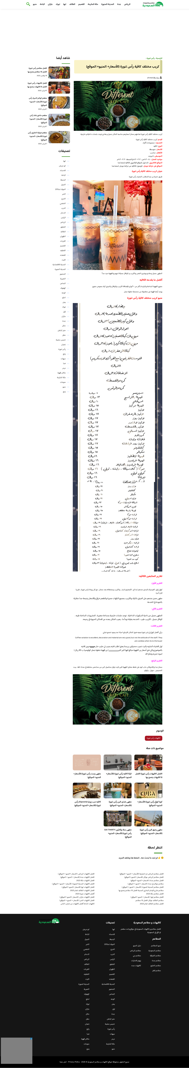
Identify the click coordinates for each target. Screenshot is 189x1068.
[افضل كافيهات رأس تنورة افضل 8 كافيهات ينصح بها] (59, 88)
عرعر (64, 368)
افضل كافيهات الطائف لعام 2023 (82, 890)
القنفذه (63, 255)
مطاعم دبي (137, 955)
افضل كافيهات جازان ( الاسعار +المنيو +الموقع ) (77, 897)
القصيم (81, 4)
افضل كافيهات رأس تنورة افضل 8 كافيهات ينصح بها (148, 775)
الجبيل (63, 184)
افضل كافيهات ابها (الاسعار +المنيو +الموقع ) (78, 887)
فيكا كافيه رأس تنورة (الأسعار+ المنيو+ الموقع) (119, 775)
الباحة (42, 4)
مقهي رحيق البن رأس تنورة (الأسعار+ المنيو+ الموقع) (151, 831)
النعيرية (63, 278)
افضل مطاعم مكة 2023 (155, 894)
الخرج (63, 199)
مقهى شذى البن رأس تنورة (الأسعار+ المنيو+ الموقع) (120, 803)
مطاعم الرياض (135, 950)
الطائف (72, 4)
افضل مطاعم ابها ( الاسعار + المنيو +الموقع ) (147, 897)
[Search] (27, 4)
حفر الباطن (62, 330)
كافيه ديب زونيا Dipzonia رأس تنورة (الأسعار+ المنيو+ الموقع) (87, 803)
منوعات (63, 382)
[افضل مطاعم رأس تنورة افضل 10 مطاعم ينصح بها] (59, 73)
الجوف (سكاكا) (60, 189)
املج (64, 297)
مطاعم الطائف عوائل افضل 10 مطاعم (150, 900)
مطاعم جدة (156, 960)
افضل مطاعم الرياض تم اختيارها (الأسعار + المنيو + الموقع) (142, 874)
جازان (50, 4)
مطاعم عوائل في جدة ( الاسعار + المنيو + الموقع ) (146, 884)
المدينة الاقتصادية (59, 264)
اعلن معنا (63, 1062)
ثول (64, 311)
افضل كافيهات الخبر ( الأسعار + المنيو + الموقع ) (76, 900)
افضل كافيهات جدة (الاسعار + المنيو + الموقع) (77, 877)
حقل (64, 335)
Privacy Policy (74, 1062)
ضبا (64, 363)
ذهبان (63, 344)
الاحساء (63, 170)
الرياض (127, 4)
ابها (64, 4)
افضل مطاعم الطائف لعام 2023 (152, 904)
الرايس (63, 217)
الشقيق (63, 227)
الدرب (63, 208)
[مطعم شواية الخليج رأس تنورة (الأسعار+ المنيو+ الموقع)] (59, 137)
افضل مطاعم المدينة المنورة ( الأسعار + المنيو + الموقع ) (143, 887)
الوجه (64, 293)
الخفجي (63, 203)
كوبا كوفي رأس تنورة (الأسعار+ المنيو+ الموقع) (149, 803)
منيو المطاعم (156, 945)
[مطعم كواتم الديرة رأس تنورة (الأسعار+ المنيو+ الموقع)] (59, 102)
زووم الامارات (136, 960)
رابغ (64, 354)
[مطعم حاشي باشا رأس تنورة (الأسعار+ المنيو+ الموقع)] (59, 120)
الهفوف (63, 288)
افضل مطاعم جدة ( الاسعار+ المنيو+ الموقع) (147, 880)
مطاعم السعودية (154, 950)
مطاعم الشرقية (155, 955)
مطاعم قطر (156, 970)
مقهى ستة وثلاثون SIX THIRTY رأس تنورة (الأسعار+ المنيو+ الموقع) (118, 833)
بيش (64, 302)
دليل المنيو (137, 945)
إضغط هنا (121, 163)
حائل (64, 326)
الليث (64, 260)
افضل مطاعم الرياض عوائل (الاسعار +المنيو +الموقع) (144, 877)
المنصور (63, 274)
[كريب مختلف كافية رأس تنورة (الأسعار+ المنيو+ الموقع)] (117, 106)
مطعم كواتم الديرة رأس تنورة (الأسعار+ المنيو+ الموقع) (38, 102)
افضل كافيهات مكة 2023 (85, 880)
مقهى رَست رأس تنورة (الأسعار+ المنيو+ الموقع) (87, 775)
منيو (35, 4)
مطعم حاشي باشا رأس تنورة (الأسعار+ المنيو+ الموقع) (38, 119)
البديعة (63, 180)
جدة (119, 4)
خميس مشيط (61, 340)
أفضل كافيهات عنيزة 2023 (84, 894)
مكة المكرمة (93, 4)
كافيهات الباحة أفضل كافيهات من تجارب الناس (77, 904)
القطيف (63, 250)
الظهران (63, 236)
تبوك (58, 4)
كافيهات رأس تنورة (153, 738)
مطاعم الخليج (156, 965)
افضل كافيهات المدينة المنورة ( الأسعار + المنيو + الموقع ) (73, 884)
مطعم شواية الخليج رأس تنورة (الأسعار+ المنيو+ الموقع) (37, 136)
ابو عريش (62, 166)
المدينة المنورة (107, 4)
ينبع (64, 391)
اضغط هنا (115, 166)
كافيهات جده (136, 965)
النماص (63, 283)
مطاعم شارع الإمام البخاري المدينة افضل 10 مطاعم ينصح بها (141, 890)
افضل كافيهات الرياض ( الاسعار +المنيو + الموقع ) (76, 874)
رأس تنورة (62, 349)
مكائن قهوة (62, 373)
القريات (63, 241)
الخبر (64, 194)
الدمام (63, 213)
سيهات (63, 358)
